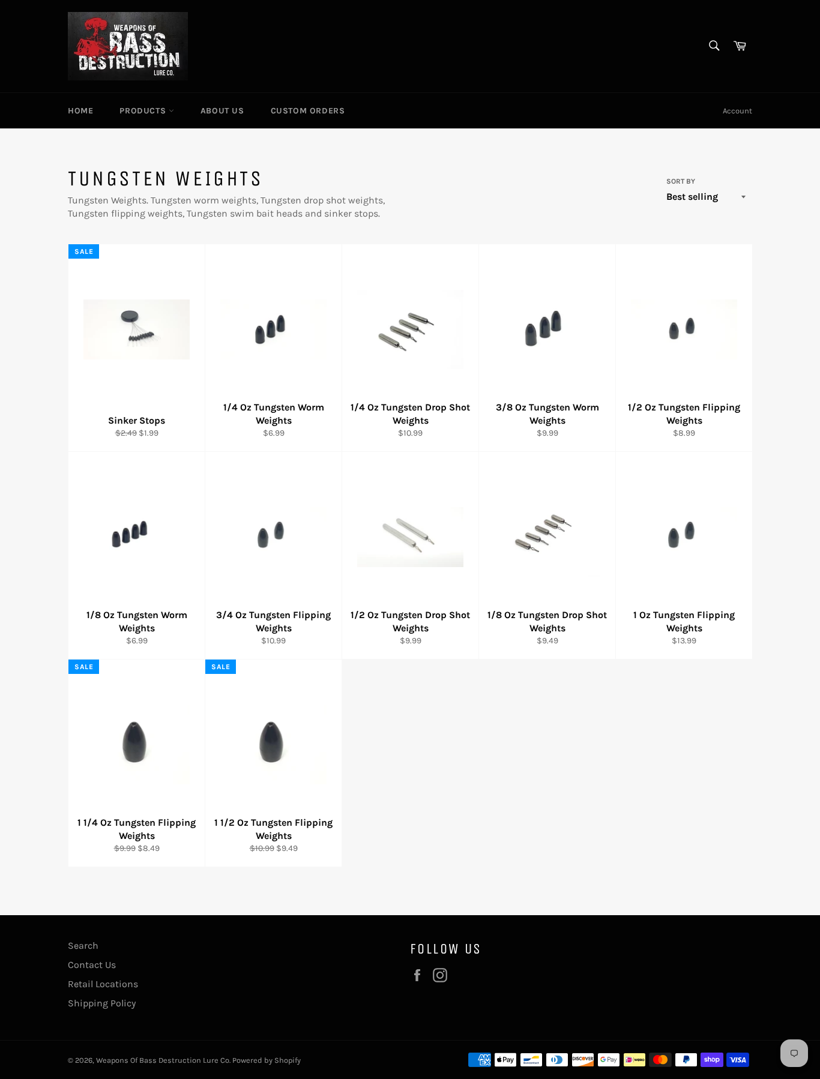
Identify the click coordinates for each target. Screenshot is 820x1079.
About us (222, 111)
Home (80, 111)
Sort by (680, 181)
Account (737, 110)
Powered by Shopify (266, 1060)
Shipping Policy (102, 1003)
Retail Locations (103, 984)
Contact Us (92, 964)
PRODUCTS (143, 111)
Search (83, 945)
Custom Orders (308, 111)
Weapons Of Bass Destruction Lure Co (162, 1060)
